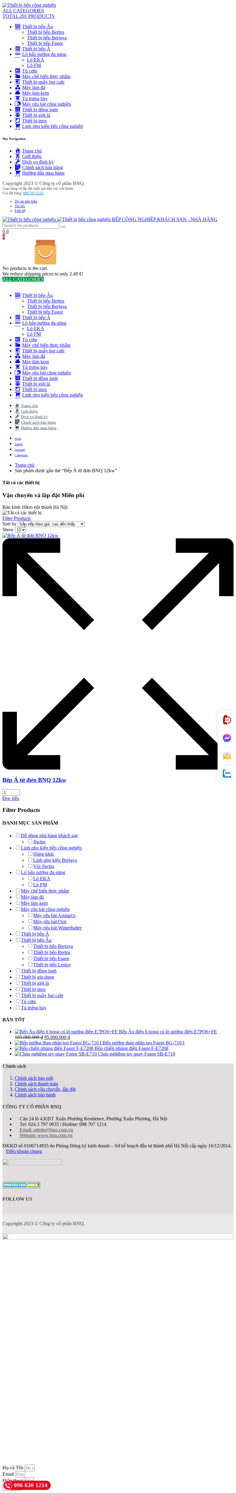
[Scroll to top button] (226, 1468)
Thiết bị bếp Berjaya (47, 37)
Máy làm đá (32, 897)
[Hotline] (227, 720)
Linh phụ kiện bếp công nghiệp (51, 847)
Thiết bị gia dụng (37, 977)
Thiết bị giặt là (35, 983)
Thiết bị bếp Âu (36, 940)
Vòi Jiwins (43, 866)
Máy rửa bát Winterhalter (57, 927)
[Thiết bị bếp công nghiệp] (29, 5)
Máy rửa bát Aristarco (54, 915)
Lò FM (34, 65)
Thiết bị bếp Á (35, 934)
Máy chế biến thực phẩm (45, 890)
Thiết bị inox (33, 989)
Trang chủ (24, 465)
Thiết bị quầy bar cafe (42, 995)
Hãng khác (43, 854)
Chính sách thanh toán (36, 1083)
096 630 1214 (31, 1485)
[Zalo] (227, 773)
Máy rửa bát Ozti (49, 921)
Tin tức (20, 206)
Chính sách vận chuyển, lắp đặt (45, 1089)
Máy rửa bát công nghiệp (45, 909)
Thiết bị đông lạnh (39, 970)
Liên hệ (20, 210)
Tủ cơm (28, 1001)
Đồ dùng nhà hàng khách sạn (49, 835)
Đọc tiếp (10, 798)
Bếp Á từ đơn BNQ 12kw (34, 780)
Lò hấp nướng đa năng (43, 872)
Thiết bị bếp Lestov (52, 964)
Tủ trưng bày (33, 1007)
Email (8, 1474)
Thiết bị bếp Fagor (45, 43)
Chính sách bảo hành (35, 1094)
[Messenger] (227, 738)
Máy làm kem (34, 903)
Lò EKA (35, 59)
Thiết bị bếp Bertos (45, 32)
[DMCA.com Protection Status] (21, 1186)
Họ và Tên (13, 1467)
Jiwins (39, 841)
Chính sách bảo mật (34, 1078)
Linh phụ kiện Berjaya (55, 860)
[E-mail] (227, 756)
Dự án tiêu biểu (26, 201)
